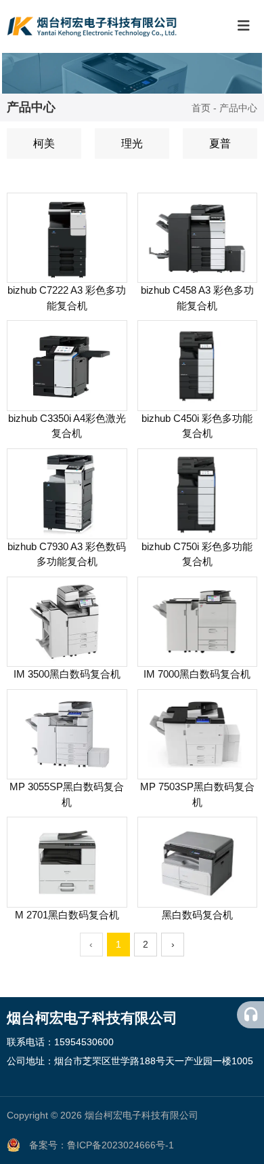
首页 (202, 108)
